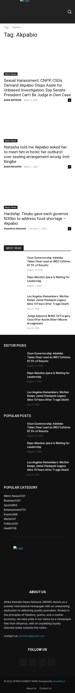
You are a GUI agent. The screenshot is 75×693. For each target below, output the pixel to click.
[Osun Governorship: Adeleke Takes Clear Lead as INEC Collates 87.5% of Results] (14, 263)
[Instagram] (33, 662)
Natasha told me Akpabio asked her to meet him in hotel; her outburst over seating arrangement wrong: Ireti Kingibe (36, 154)
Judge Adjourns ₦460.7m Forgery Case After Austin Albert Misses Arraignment (48, 319)
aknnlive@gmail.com (32, 635)
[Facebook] (23, 662)
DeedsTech (59, 681)
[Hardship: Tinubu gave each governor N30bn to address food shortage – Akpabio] (37, 192)
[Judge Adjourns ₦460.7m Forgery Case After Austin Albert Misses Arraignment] (14, 321)
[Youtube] (51, 662)
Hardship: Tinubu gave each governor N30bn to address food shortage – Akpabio (36, 218)
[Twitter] (42, 662)
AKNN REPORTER (12, 100)
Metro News (10, 74)
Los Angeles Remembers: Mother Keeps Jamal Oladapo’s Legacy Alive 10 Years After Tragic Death (48, 300)
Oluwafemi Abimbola (15, 228)
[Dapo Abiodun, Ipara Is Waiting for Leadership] (14, 282)
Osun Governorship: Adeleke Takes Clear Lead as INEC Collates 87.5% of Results (48, 261)
